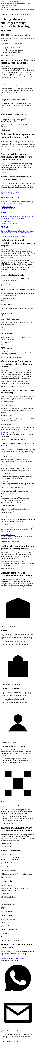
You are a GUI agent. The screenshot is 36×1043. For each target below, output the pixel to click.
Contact (16, 5)
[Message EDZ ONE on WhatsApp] (18, 994)
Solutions (23, 4)
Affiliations (10, 4)
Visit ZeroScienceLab (7, 432)
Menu (20, 2)
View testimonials (6, 561)
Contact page (24, 958)
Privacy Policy (5, 1041)
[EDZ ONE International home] (9, 2)
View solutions (17, 44)
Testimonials (10, 5)
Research (4, 4)
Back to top (14, 1041)
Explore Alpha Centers (8, 535)
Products (17, 4)
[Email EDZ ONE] (18, 1029)
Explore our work (6, 44)
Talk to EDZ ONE (18, 561)
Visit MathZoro (5, 482)
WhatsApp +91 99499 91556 (10, 958)
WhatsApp (5, 7)
